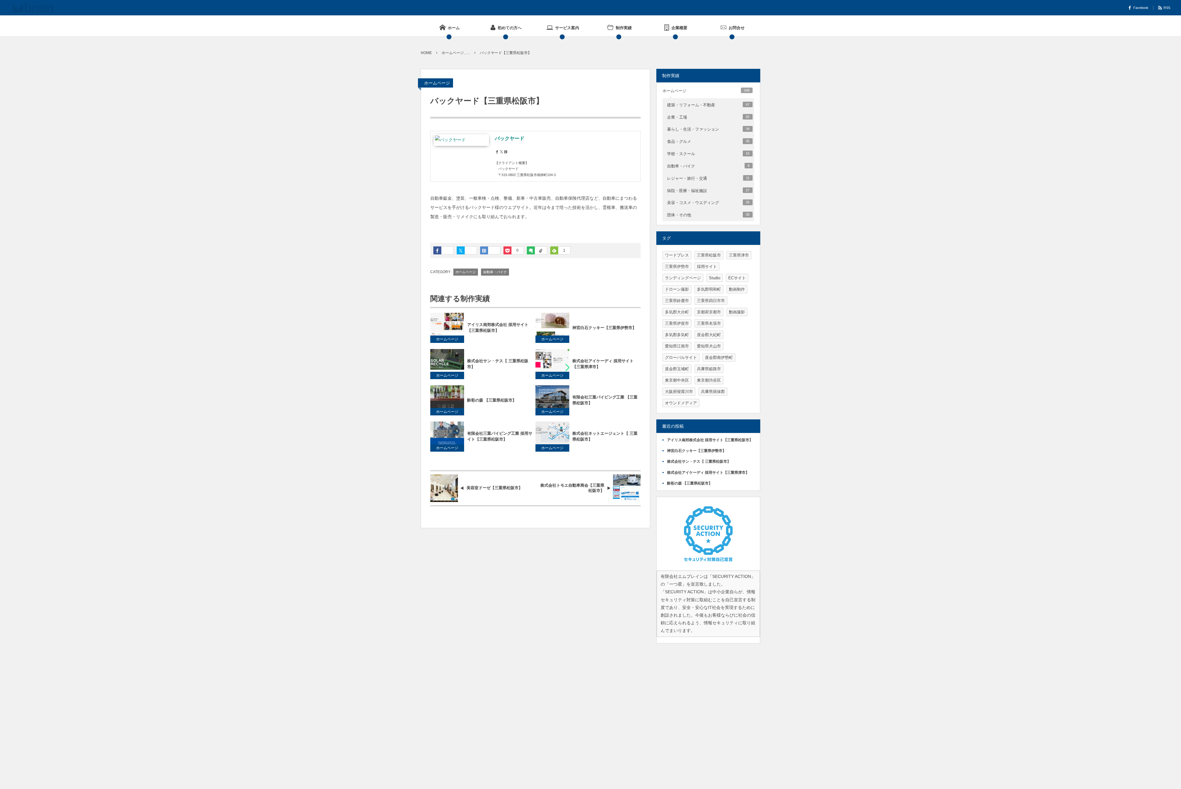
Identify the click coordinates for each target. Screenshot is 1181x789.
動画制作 (737, 289)
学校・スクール (708, 153)
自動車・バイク (495, 272)
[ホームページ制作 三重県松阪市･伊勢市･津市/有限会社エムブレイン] (32, 7)
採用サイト (707, 266)
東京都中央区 (677, 380)
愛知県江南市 (677, 346)
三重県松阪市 (709, 255)
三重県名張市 (709, 323)
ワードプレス (677, 255)
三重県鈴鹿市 (677, 300)
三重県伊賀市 (677, 323)
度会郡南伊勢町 (719, 357)
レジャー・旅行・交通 (708, 178)
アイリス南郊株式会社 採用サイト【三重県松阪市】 (497, 327)
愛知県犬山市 (709, 346)
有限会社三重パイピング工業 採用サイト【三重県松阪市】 (499, 436)
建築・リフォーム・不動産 (708, 105)
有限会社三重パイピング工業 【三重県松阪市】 (605, 400)
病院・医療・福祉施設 (708, 190)
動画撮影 (737, 312)
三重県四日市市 (711, 300)
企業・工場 (708, 117)
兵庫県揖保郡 (713, 391)
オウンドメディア (681, 403)
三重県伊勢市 (677, 266)
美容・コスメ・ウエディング (708, 202)
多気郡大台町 (677, 312)
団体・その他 (708, 215)
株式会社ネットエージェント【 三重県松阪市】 (605, 436)
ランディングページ (683, 278)
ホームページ (437, 82)
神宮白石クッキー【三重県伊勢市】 (604, 327)
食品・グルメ (708, 141)
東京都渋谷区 (709, 380)
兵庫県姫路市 (709, 369)
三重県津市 (739, 255)
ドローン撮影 (677, 289)
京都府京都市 (709, 312)
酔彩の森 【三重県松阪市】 (491, 400)
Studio (714, 278)
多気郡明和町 (709, 289)
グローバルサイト (681, 357)
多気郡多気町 (677, 334)
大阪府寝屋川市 (679, 391)
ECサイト (737, 278)
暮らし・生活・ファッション (708, 129)
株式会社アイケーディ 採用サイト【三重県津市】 (603, 364)
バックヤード (509, 138)
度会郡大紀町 (709, 334)
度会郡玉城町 (677, 369)
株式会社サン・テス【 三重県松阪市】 (497, 364)
